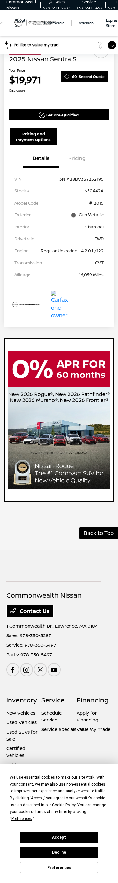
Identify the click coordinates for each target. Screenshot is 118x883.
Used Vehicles (21, 722)
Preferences (59, 867)
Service (53, 700)
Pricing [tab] (77, 158)
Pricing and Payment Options (33, 136)
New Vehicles (20, 713)
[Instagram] (26, 669)
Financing (92, 700)
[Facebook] (12, 669)
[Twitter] (40, 669)
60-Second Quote (88, 76)
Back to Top (99, 533)
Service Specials (58, 729)
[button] (59, 114)
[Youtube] (54, 669)
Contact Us (33, 610)
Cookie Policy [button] (63, 805)
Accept (59, 837)
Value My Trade (93, 729)
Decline (59, 852)
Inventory (21, 700)
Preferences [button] (21, 818)
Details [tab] (41, 158)
